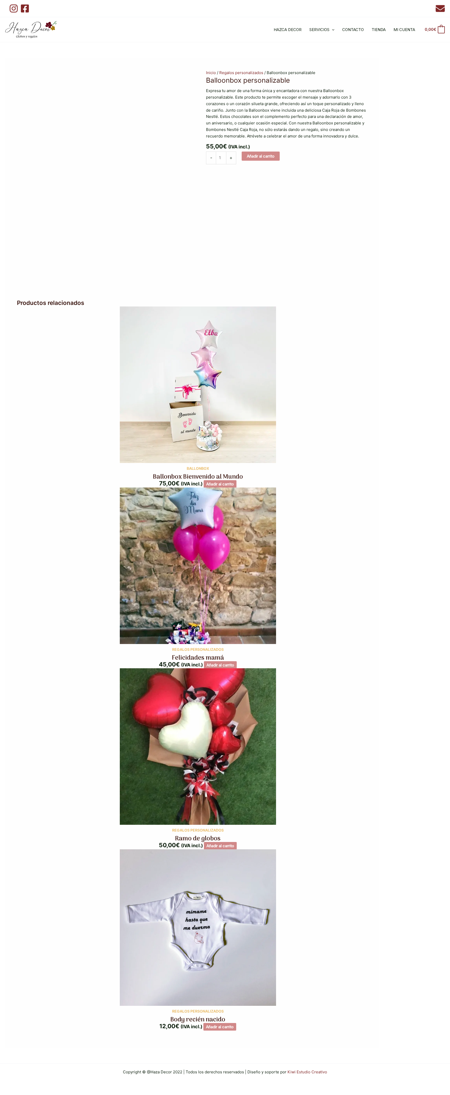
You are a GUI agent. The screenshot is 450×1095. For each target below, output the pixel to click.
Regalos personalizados (241, 72)
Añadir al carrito (260, 156)
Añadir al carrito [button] (220, 484)
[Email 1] (440, 8)
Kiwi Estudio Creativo (307, 1071)
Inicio (211, 72)
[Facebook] (24, 8)
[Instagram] (13, 8)
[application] (331, 29)
